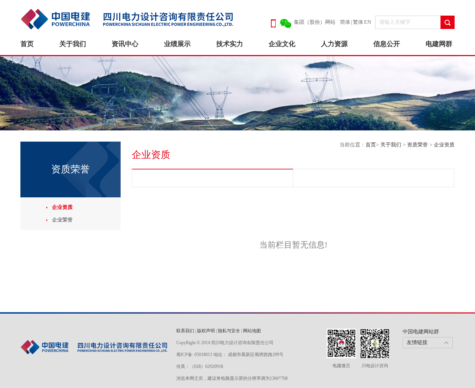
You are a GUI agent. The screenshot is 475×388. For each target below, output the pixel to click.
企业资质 (62, 207)
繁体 (358, 22)
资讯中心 (125, 44)
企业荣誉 (62, 220)
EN (367, 22)
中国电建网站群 (421, 331)
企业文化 (282, 44)
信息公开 (386, 44)
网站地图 (252, 330)
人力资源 (334, 44)
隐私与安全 (229, 330)
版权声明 (206, 330)
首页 (27, 44)
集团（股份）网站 (314, 22)
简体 (345, 22)
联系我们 (185, 330)
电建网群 (439, 44)
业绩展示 (177, 44)
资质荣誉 (418, 145)
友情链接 (417, 342)
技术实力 (229, 44)
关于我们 (72, 44)
